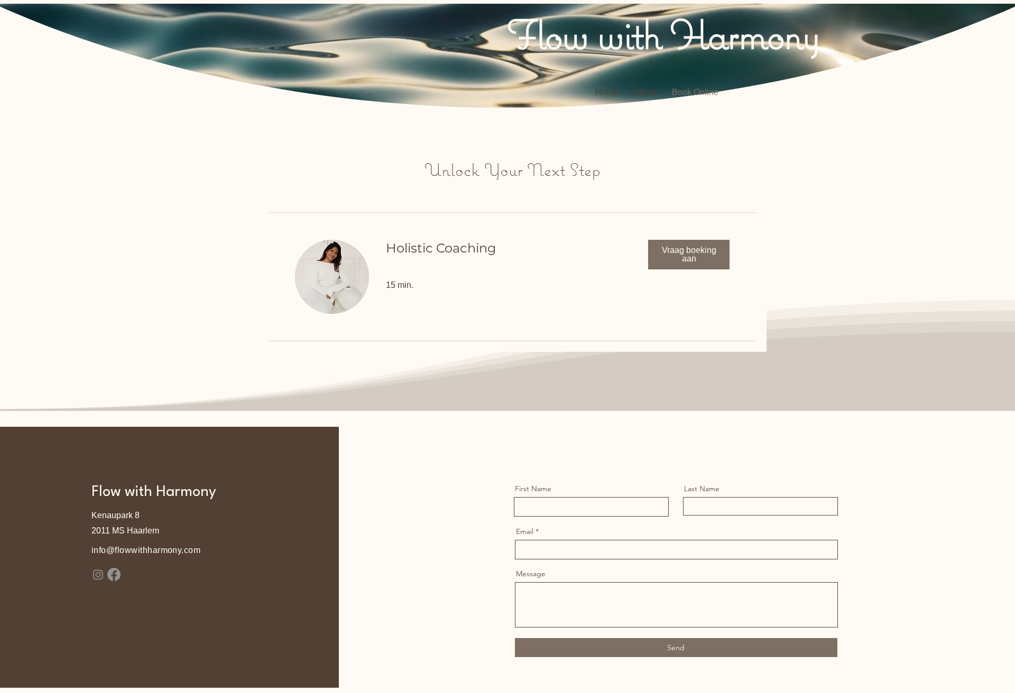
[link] (508, 248)
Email (524, 531)
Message (531, 573)
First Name (533, 488)
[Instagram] (98, 574)
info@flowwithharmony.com (146, 550)
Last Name (701, 488)
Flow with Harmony (663, 33)
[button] (689, 254)
